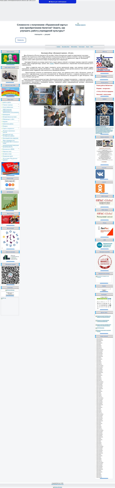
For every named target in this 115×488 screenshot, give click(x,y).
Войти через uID (9, 181)
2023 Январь (99, 419)
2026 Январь (99, 467)
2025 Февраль (99, 452)
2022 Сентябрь (99, 413)
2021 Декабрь (99, 401)
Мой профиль (74, 46)
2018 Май (98, 344)
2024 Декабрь (99, 450)
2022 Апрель (99, 407)
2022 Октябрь (99, 415)
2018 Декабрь (99, 353)
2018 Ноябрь (99, 352)
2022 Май (98, 408)
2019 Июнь (98, 361)
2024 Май (98, 440)
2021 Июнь (98, 393)
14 (106, 303)
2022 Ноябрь (99, 416)
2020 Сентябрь (99, 381)
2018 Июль (98, 346)
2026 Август (99, 477)
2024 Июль (98, 443)
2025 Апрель (99, 455)
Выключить (19, 0)
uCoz (62, 484)
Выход (87, 46)
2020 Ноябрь (99, 384)
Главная (58, 46)
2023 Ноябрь (99, 432)
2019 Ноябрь (99, 368)
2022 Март (98, 405)
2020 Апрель (99, 375)
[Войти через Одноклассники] (13, 184)
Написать (20, 40)
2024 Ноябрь (99, 448)
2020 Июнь (98, 377)
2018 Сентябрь (99, 349)
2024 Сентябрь (99, 446)
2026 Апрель (99, 471)
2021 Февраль (99, 388)
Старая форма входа (10, 188)
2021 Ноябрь (99, 400)
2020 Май (98, 376)
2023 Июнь (98, 426)
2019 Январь (99, 354)
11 (99, 303)
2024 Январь (99, 435)
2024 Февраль (99, 436)
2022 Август (99, 412)
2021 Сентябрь (99, 397)
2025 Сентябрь (99, 462)
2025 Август (99, 460)
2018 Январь (99, 338)
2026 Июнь (98, 474)
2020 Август (99, 380)
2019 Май (98, 360)
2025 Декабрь (99, 466)
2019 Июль (98, 362)
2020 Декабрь (99, 385)
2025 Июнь (98, 458)
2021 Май (98, 392)
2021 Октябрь (99, 399)
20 (104, 305)
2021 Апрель (99, 391)
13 (104, 303)
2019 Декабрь (99, 369)
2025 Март (98, 454)
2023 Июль (98, 427)
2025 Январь (99, 451)
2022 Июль (98, 411)
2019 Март (98, 357)
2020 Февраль (99, 372)
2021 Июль (98, 395)
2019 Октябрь (99, 366)
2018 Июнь (98, 345)
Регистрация (81, 46)
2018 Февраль (99, 340)
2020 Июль (98, 379)
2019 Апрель (99, 358)
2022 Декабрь (99, 418)
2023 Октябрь (99, 431)
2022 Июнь (98, 409)
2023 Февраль (99, 420)
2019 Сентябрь (99, 365)
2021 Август (99, 396)
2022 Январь (99, 403)
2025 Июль (98, 459)
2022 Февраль (99, 404)
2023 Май (98, 424)
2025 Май (98, 456)
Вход (92, 46)
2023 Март (98, 422)
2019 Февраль (99, 356)
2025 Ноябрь (99, 465)
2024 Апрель (99, 439)
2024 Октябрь (99, 447)
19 (102, 305)
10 (97, 303)
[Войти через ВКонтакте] (6, 184)
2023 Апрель (99, 423)
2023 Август (99, 428)
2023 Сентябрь (99, 430)
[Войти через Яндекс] (10, 184)
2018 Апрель (99, 342)
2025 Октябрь (99, 463)
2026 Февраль (99, 469)
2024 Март (98, 438)
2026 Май (98, 473)
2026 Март (98, 470)
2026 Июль (98, 475)
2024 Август (99, 444)
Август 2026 (104, 297)
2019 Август (99, 364)
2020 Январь (99, 371)
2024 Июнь (98, 442)
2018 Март (98, 341)
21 (106, 305)
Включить (24, 0)
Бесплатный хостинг (56, 484)
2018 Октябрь (99, 350)
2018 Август (99, 348)
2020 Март (98, 373)
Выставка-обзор (65, 46)
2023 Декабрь (99, 434)
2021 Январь (99, 387)
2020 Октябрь (99, 383)
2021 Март (98, 389)
